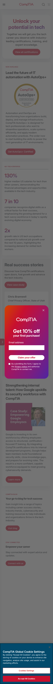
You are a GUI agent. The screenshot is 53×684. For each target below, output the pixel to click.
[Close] (49, 647)
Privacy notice (21, 366)
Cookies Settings (26, 670)
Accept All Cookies (26, 679)
